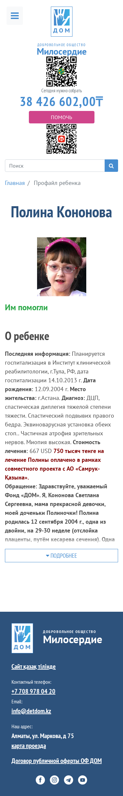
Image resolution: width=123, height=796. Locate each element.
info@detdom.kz (31, 711)
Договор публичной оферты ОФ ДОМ (56, 760)
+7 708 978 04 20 (33, 691)
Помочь (61, 117)
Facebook (40, 780)
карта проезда (28, 745)
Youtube (82, 780)
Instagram (54, 780)
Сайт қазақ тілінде (33, 666)
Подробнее (63, 555)
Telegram (68, 780)
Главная (15, 183)
